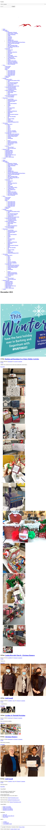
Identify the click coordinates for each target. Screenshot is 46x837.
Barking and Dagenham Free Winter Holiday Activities (22, 359)
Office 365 (5, 814)
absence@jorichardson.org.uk (15, 801)
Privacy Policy (22, 826)
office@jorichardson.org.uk (13, 797)
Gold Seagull (9, 698)
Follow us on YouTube (7, 807)
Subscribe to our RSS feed (8, 809)
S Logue (15, 361)
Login (18, 829)
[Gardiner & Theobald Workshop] (7, 712)
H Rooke (15, 657)
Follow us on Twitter (7, 806)
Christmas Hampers (11, 737)
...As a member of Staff (7, 823)
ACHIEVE (10, 657)
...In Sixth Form (6, 822)
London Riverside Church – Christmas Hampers (20, 655)
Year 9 (14, 700)
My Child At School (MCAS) (8, 815)
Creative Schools (13, 829)
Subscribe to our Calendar (8, 808)
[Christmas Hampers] (10, 734)
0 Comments (19, 361)
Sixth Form (10, 718)
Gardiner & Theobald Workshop (15, 715)
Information (10, 361)
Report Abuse (5, 816)
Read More (2, 366)
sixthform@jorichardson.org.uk (14, 799)
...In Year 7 (5, 821)
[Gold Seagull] (22, 776)
